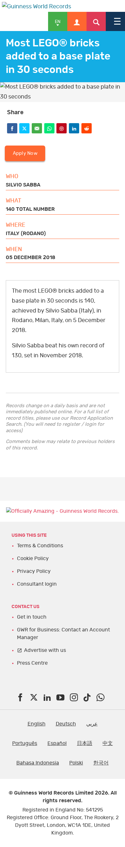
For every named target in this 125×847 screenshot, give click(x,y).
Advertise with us (45, 650)
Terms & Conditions (40, 545)
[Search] (96, 21)
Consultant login (37, 584)
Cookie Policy (33, 558)
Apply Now (25, 153)
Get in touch (31, 617)
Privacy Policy (34, 571)
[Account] (77, 21)
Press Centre (32, 663)
